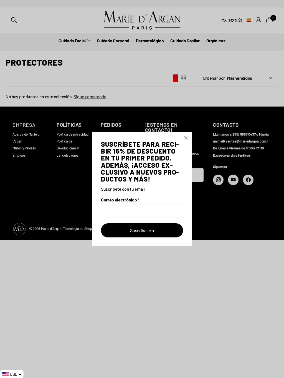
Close (186, 138)
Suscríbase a (142, 230)
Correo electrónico (120, 199)
